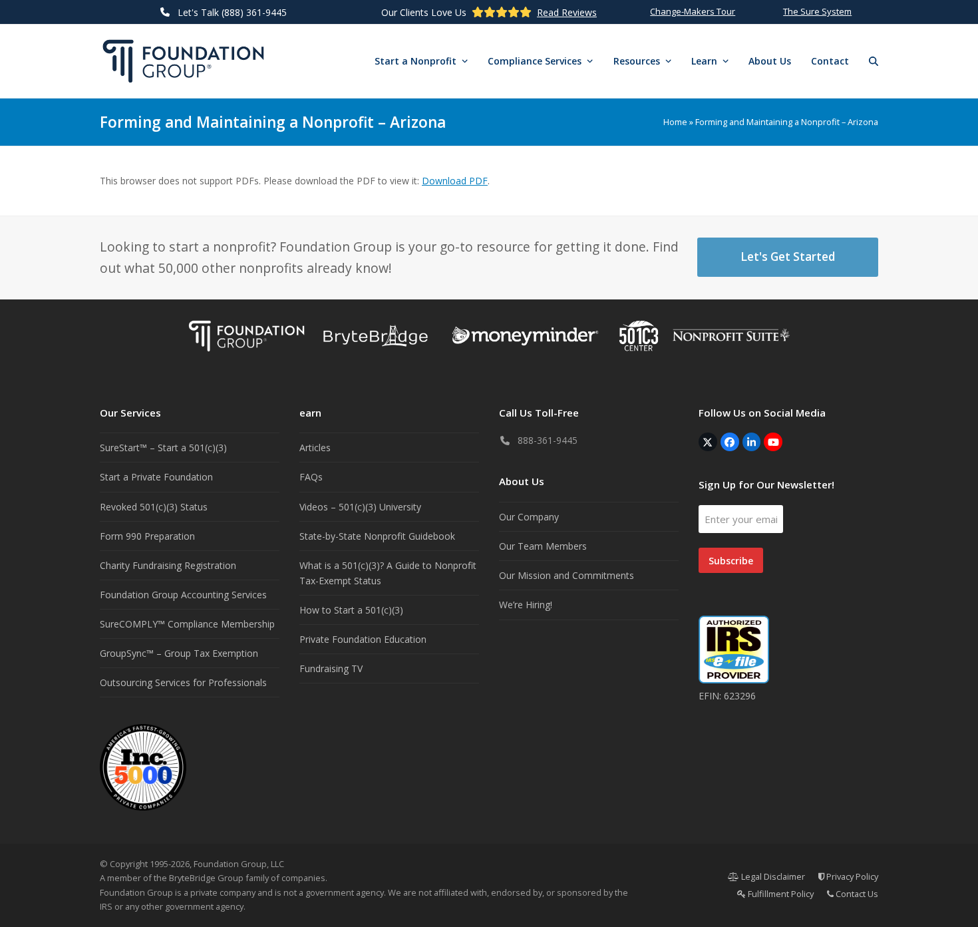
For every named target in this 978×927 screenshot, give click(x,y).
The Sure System (817, 11)
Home (675, 122)
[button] (873, 61)
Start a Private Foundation (156, 476)
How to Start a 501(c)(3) (351, 610)
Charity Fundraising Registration (168, 565)
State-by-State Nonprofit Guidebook (377, 536)
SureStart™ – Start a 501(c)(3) (163, 447)
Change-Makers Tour (692, 11)
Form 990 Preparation (147, 536)
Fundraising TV (331, 668)
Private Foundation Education (362, 639)
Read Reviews (567, 12)
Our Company (529, 516)
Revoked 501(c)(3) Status (154, 506)
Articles (315, 447)
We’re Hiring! (525, 604)
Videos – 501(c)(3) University (360, 506)
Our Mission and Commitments (566, 575)
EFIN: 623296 (727, 695)
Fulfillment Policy (780, 894)
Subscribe (731, 560)
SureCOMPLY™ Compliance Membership (187, 624)
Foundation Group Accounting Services (183, 594)
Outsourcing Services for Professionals (183, 682)
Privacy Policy (851, 876)
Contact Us (856, 894)
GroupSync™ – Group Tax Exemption (179, 653)
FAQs (311, 476)
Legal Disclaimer (772, 876)
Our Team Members (543, 546)
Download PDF (455, 180)
